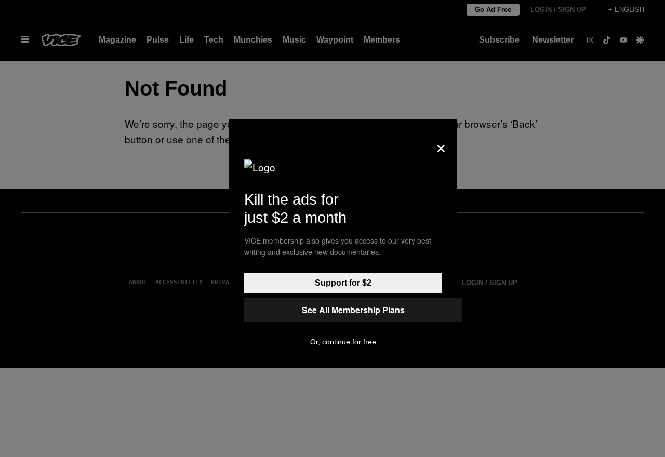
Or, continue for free (343, 342)
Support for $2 (343, 282)
